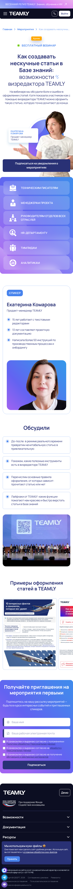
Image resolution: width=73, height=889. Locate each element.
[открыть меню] (5, 13)
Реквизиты (55, 877)
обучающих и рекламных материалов (27, 756)
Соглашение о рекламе (38, 877)
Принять (12, 859)
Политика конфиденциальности (17, 885)
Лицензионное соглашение (15, 881)
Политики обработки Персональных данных (30, 743)
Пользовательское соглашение (44, 881)
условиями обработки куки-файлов (40, 852)
